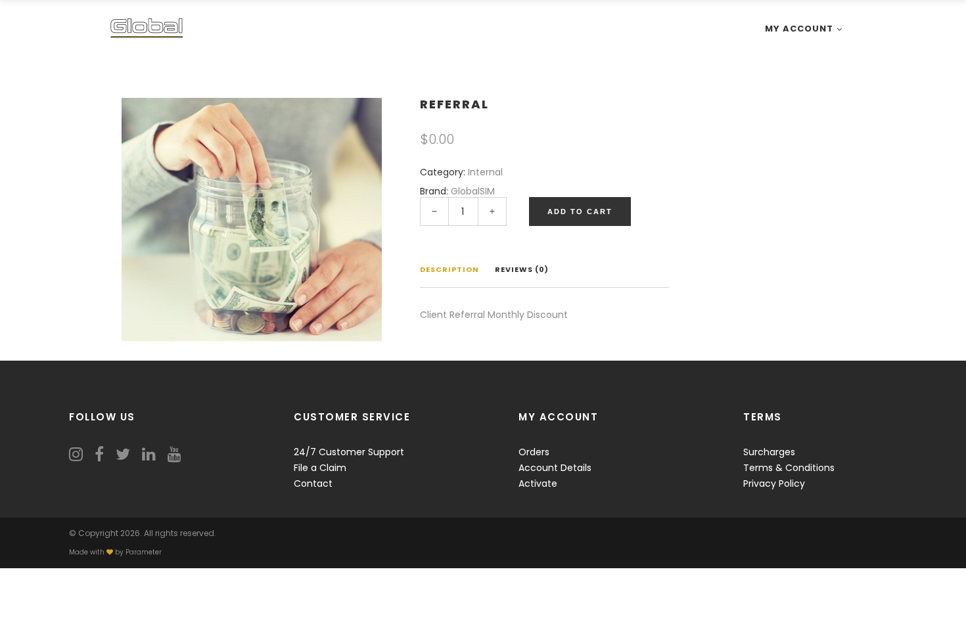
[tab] (449, 270)
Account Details (554, 467)
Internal (485, 172)
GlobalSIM (473, 191)
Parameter (144, 552)
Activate (537, 483)
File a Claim (320, 467)
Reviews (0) (522, 269)
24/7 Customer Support (349, 452)
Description (449, 269)
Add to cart (579, 211)
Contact (313, 483)
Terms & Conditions (789, 467)
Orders (533, 452)
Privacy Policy (774, 483)
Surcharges (769, 452)
